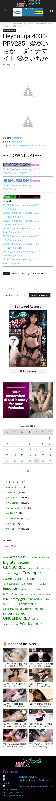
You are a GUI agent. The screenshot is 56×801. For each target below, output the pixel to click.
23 (49, 455)
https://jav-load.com (13, 789)
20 (29, 455)
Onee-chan (44, 594)
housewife (11, 588)
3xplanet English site (28, 777)
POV (6, 598)
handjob (43, 584)
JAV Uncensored (10, 23)
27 (29, 460)
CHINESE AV (12, 482)
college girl (45, 568)
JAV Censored (12, 497)
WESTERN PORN (14, 528)
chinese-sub (33, 568)
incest (23, 589)
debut (38, 579)
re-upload (33, 599)
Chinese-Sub (12, 487)
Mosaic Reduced (14, 508)
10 (7, 449)
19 (22, 455)
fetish (29, 583)
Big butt (45, 557)
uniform (35, 619)
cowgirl (16, 573)
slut (33, 603)
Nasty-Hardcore (21, 594)
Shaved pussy (9, 604)
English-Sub (11, 492)
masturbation (34, 589)
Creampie (31, 572)
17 (7, 455)
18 (14, 455)
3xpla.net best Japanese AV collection (34, 786)
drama (46, 579)
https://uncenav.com (13, 795)
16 (49, 449)
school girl (45, 599)
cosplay (6, 573)
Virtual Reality (8, 624)
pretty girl (18, 598)
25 (14, 460)
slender (24, 603)
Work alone (31, 623)
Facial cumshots (11, 583)
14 (36, 449)
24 (7, 460)
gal (35, 584)
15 (43, 449)
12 (22, 449)
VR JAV (9, 523)
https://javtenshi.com (13, 792)
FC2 (23, 583)
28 (36, 460)
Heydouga (16, 141)
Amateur (17, 137)
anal (28, 558)
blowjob (23, 562)
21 (36, 455)
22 (43, 455)
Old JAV (9, 513)
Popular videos (13, 518)
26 (22, 460)
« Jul (27, 470)
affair (5, 557)
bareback (36, 557)
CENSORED (14, 567)
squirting (25, 608)
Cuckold (8, 578)
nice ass (33, 594)
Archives (7, 540)
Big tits (9, 562)
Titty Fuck (38, 608)
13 (29, 449)
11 (14, 449)
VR (17, 624)
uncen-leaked (14, 613)
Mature (8, 593)
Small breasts (10, 608)
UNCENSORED (17, 145)
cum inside (24, 578)
